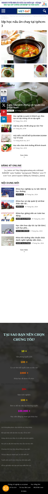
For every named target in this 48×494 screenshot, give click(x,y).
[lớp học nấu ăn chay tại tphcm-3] (24, 46)
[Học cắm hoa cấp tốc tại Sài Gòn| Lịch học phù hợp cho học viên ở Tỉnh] (7, 229)
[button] (44, 11)
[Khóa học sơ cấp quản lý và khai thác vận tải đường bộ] (7, 204)
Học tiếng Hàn (35, 484)
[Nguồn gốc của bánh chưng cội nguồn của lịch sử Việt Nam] (24, 97)
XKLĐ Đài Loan (38, 487)
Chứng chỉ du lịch (11, 487)
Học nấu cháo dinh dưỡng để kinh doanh (29, 145)
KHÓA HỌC (20, 194)
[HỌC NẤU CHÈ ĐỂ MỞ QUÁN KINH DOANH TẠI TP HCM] (6, 138)
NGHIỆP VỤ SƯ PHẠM (23, 219)
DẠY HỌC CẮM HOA (23, 231)
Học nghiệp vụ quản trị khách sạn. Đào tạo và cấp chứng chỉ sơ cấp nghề (28, 117)
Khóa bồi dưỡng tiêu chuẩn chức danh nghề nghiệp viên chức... (30, 238)
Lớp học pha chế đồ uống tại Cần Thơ (28, 126)
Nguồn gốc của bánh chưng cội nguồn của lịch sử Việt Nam (23, 106)
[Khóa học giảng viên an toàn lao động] (7, 217)
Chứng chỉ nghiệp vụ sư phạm (18, 484)
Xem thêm (24, 155)
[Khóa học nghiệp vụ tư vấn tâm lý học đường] (7, 192)
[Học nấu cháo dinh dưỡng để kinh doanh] (6, 148)
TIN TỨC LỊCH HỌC (7, 110)
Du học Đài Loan (25, 487)
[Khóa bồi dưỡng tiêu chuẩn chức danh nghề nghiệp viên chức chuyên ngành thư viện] (7, 241)
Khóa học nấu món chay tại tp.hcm (20, 16)
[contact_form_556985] (6, 488)
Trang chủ (4, 16)
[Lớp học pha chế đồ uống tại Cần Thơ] (6, 128)
